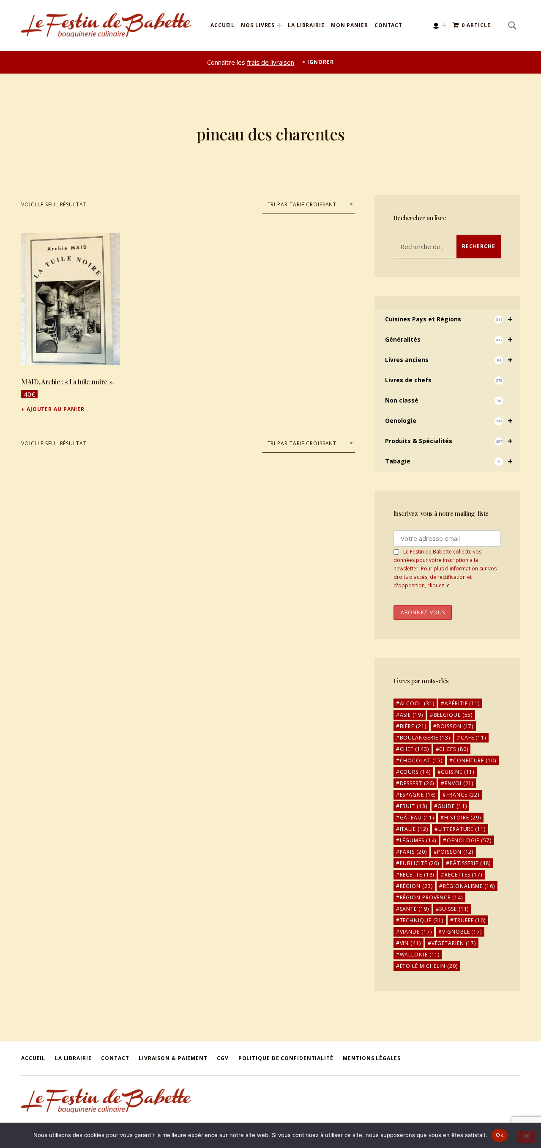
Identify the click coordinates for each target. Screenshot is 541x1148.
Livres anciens (449, 359)
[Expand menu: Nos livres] (279, 25)
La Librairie (306, 25)
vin (410, 943)
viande (416, 931)
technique (422, 920)
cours (415, 771)
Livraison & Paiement (173, 1058)
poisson (455, 851)
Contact (388, 25)
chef (414, 749)
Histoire (462, 817)
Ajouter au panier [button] (56, 409)
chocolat (421, 760)
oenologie (469, 840)
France (462, 794)
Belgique (453, 714)
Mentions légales (371, 1058)
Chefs (453, 749)
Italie (414, 829)
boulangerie (425, 737)
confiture (474, 760)
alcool (417, 703)
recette (417, 874)
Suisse (454, 908)
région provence (431, 897)
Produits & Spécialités (449, 441)
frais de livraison (270, 62)
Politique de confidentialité (285, 1058)
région (416, 886)
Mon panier (349, 25)
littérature (461, 829)
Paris (413, 851)
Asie (411, 714)
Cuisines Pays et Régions (449, 319)
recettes (463, 874)
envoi (459, 783)
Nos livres (258, 25)
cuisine (457, 771)
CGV (223, 1058)
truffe (470, 920)
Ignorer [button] (320, 62)
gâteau (417, 817)
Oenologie (449, 420)
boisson (455, 726)
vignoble (462, 931)
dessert (417, 783)
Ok (499, 1135)
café (473, 737)
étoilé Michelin (429, 966)
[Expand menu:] (444, 25)
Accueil (222, 25)
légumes (418, 840)
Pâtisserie (470, 863)
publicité (420, 863)
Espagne (418, 794)
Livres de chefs (443, 380)
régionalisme (469, 886)
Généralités (449, 339)
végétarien (454, 943)
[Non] (526, 1137)
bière (413, 726)
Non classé (443, 400)
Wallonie (420, 954)
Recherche (478, 246)
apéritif (462, 703)
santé (414, 908)
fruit (413, 806)
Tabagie (449, 461)
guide (452, 806)
